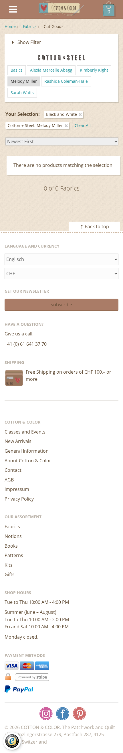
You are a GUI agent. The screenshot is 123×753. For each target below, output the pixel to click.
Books (11, 546)
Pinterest (79, 713)
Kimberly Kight (94, 70)
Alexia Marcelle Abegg (51, 70)
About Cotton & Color (28, 461)
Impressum (17, 489)
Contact (13, 470)
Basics (17, 70)
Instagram (46, 713)
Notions (13, 536)
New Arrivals (18, 441)
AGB (9, 480)
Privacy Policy (19, 499)
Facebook (62, 713)
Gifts (10, 574)
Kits (9, 565)
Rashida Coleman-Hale (66, 81)
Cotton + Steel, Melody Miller (35, 125)
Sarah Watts (22, 92)
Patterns (14, 555)
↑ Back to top (94, 226)
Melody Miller (24, 81)
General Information (27, 451)
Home (10, 26)
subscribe (61, 304)
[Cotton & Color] (61, 9)
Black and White (61, 114)
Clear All (83, 125)
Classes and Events (25, 432)
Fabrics (30, 26)
